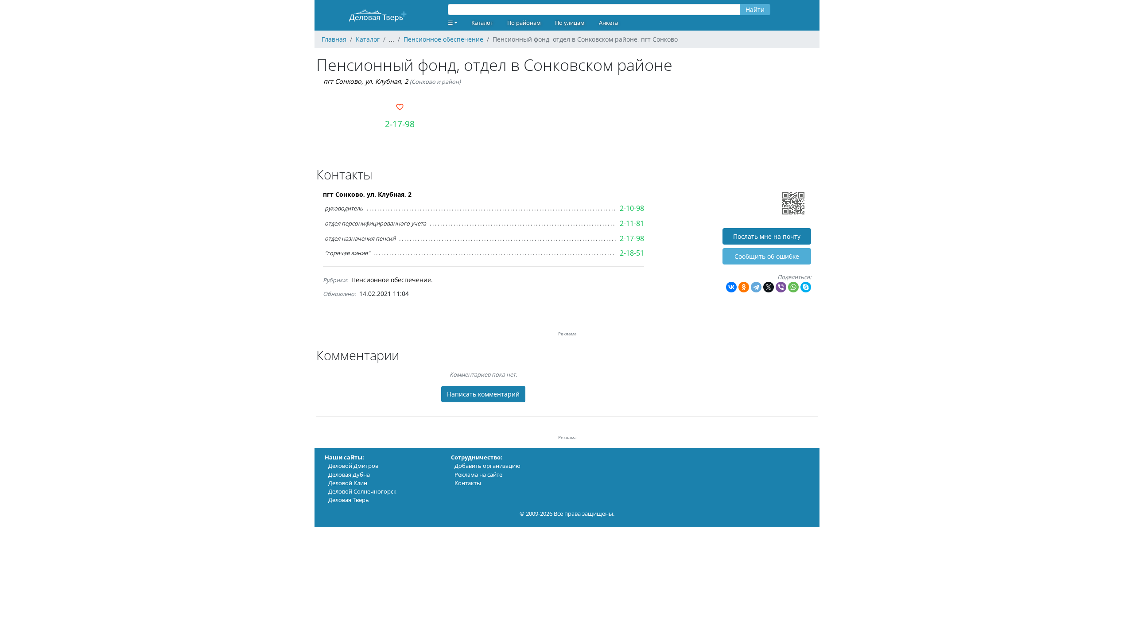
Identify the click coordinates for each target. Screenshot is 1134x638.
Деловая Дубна (349, 474)
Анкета (608, 23)
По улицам (570, 23)
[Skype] (805, 287)
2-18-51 (632, 253)
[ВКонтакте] (731, 287)
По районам (524, 23)
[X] (768, 287)
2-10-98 (632, 208)
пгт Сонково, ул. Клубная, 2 (365, 81)
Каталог (482, 23)
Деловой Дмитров (353, 466)
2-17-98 (400, 124)
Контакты (467, 483)
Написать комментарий (483, 394)
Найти (755, 9)
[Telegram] (756, 287)
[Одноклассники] (743, 287)
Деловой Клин (347, 483)
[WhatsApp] (793, 287)
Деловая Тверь (348, 500)
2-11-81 (632, 223)
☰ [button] (450, 23)
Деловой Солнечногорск (362, 491)
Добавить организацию (487, 466)
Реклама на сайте (478, 474)
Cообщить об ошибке (766, 256)
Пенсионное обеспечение (391, 280)
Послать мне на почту (766, 236)
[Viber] (781, 287)
